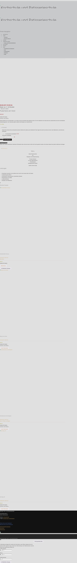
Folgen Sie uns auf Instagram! (6, 523)
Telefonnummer (3, 557)
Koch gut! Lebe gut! (7, 38)
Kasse (5, 54)
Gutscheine (5, 44)
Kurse (4, 35)
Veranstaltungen (6, 41)
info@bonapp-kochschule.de (8, 518)
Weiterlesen (3, 265)
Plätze (1, 553)
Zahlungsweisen (7, 51)
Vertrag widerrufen (38, 541)
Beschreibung (4, 148)
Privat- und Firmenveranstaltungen (10, 42)
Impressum (2, 528)
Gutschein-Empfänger (6, 135)
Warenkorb (6, 52)
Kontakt (4, 45)
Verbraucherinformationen (5, 526)
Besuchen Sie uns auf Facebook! (6, 524)
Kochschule (5, 34)
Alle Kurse (5, 37)
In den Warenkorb (7, 139)
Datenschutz (2, 529)
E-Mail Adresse (3, 548)
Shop (4, 47)
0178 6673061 (6, 517)
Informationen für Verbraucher (9, 48)
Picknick (4, 40)
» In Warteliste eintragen (5, 268)
